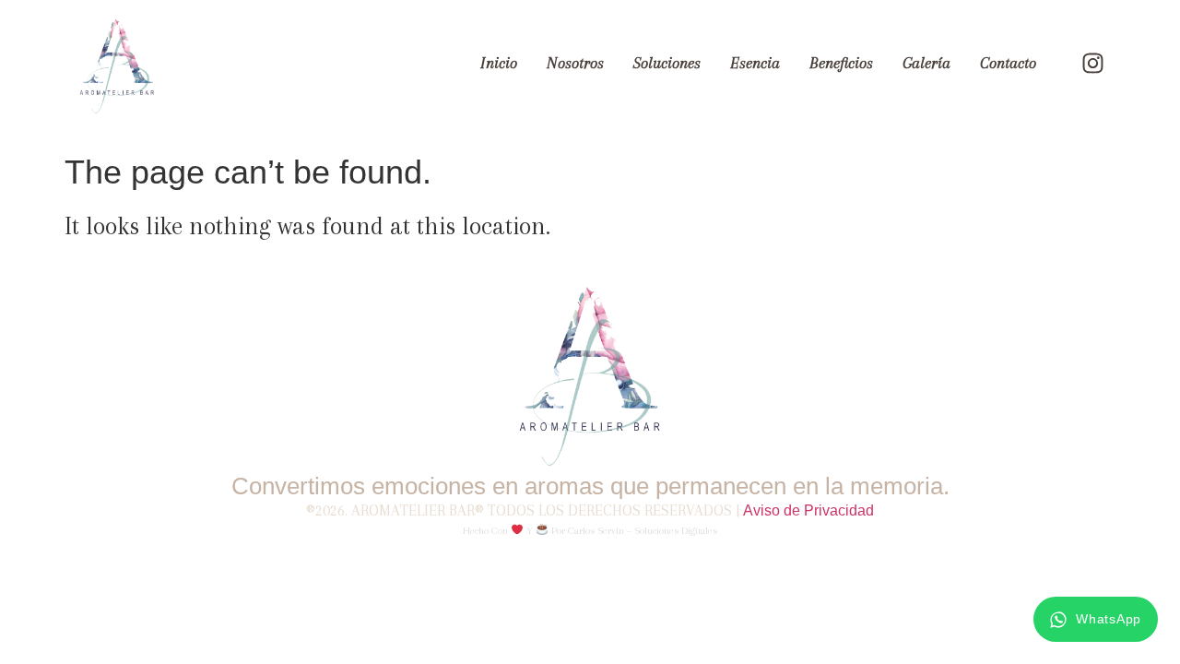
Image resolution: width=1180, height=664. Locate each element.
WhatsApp (1108, 618)
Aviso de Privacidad (808, 510)
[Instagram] (1092, 64)
